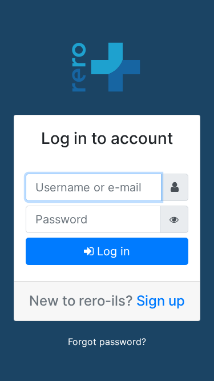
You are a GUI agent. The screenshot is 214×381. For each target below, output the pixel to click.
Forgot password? (107, 341)
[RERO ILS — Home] (107, 65)
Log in (112, 251)
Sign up (160, 300)
